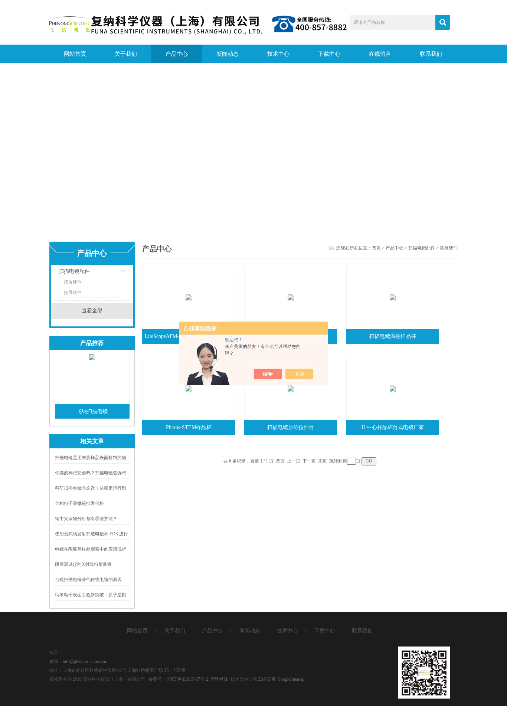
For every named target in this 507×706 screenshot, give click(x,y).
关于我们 (126, 54)
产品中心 (177, 54)
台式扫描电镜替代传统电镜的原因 (88, 579)
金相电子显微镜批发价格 (79, 503)
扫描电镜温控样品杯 (392, 336)
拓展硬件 (73, 282)
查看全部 (92, 310)
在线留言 (380, 54)
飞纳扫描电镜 (92, 411)
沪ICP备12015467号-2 (187, 679)
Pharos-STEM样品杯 (189, 427)
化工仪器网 (264, 679)
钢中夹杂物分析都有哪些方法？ (86, 518)
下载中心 (329, 54)
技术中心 (278, 54)
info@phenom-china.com (85, 661)
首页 (376, 248)
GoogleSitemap (290, 679)
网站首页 (75, 54)
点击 (114, 273)
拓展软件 (73, 292)
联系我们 (431, 54)
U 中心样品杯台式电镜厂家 (393, 427)
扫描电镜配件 (74, 271)
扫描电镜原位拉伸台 (290, 427)
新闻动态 (227, 54)
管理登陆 (219, 679)
